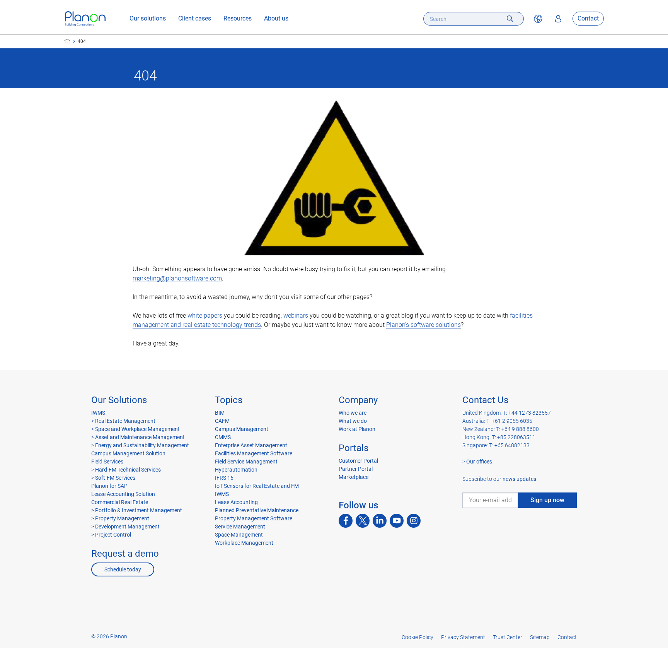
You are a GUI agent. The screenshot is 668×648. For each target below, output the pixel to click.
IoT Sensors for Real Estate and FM (257, 486)
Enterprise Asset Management (251, 445)
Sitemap (540, 637)
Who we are (352, 413)
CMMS (223, 437)
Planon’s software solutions (423, 324)
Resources (237, 18)
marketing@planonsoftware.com (177, 278)
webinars (295, 315)
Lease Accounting (236, 502)
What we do (353, 421)
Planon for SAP (109, 486)
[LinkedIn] (380, 521)
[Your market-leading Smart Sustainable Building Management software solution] (85, 18)
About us (276, 18)
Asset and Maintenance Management (140, 437)
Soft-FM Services (115, 478)
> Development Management (125, 526)
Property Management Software (253, 518)
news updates (519, 479)
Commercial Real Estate (119, 502)
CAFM (222, 421)
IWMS (98, 413)
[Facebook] (346, 521)
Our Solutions (119, 400)
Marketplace (353, 477)
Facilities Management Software (253, 453)
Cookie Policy (417, 637)
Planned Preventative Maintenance (256, 510)
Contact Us (485, 400)
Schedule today (122, 569)
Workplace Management (244, 543)
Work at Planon (357, 429)
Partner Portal (356, 469)
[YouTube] (397, 521)
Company (358, 400)
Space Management (239, 535)
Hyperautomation (236, 470)
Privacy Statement (463, 637)
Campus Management (241, 429)
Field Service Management (246, 461)
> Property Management (120, 518)
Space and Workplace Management (137, 429)
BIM (220, 413)
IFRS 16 (224, 478)
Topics (228, 400)
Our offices (479, 461)
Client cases (194, 18)
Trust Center (507, 637)
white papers (204, 315)
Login (558, 19)
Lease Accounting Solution (123, 494)
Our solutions (148, 18)
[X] (363, 521)
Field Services (107, 461)
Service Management (240, 526)
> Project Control (111, 535)
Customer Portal (358, 461)
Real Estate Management (125, 421)
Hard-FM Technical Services (128, 470)
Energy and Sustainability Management (142, 445)
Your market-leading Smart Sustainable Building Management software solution (67, 41)
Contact (588, 18)
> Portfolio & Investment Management (136, 510)
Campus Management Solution (128, 453)
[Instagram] (414, 521)
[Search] (510, 19)
